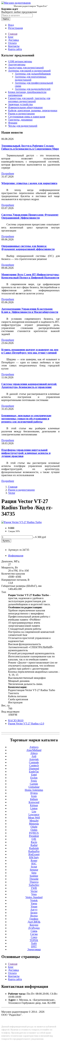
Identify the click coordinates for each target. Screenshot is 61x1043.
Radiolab (34, 848)
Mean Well (34, 817)
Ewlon (33, 777)
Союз (34, 937)
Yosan (34, 906)
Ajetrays (33, 747)
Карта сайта (15, 49)
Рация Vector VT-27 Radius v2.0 (26, 723)
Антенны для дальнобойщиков (33, 73)
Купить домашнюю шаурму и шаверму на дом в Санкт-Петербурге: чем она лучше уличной (29, 351)
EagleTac (34, 771)
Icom (34, 796)
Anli (34, 756)
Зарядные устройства (20, 104)
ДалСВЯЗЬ (34, 921)
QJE (34, 839)
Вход (11, 25)
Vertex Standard (34, 897)
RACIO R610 (15, 720)
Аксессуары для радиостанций (26, 67)
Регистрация (15, 28)
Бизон (33, 912)
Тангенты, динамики (20, 119)
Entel (34, 774)
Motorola (34, 823)
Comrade (34, 762)
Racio (34, 842)
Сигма (34, 934)
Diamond (34, 768)
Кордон (34, 924)
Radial (33, 845)
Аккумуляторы (16, 64)
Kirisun (34, 805)
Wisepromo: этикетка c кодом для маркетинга (29, 183)
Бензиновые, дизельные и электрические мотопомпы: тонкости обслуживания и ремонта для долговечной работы (26, 418)
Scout (34, 866)
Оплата (12, 43)
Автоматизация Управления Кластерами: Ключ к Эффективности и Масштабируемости (29, 310)
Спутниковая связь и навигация (26, 116)
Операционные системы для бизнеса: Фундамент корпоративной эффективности (28, 248)
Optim (33, 829)
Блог (11, 36)
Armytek (34, 759)
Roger (34, 860)
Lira (34, 811)
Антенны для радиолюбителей (32, 89)
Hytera (34, 793)
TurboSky (34, 885)
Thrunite (33, 878)
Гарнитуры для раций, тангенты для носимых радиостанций (29, 100)
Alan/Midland (33, 750)
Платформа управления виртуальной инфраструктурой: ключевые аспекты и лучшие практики (25, 453)
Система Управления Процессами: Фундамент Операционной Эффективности (29, 216)
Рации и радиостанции (21, 113)
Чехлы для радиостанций (22, 125)
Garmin (34, 783)
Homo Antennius (34, 790)
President (34, 836)
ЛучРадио (34, 927)
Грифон (33, 918)
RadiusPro (33, 851)
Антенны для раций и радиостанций (29, 70)
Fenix (34, 780)
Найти (6, 19)
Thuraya (33, 881)
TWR (34, 888)
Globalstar (33, 786)
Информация (15, 555)
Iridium (34, 799)
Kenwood (34, 802)
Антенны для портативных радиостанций (30, 78)
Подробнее (7, 173)
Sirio (33, 872)
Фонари (12, 122)
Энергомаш (34, 949)
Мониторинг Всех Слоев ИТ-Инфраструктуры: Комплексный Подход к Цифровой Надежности (30, 276)
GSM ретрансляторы (20, 61)
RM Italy (34, 857)
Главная (12, 33)
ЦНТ (34, 946)
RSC (34, 863)
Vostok (34, 900)
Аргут (33, 909)
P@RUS (34, 832)
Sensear (34, 869)
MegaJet (33, 820)
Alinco (34, 753)
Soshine (34, 875)
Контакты (13, 46)
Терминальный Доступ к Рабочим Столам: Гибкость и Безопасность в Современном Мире (30, 147)
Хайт (34, 943)
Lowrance (33, 814)
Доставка (13, 39)
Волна (34, 915)
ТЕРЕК (34, 940)
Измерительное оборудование (25, 107)
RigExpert (33, 854)
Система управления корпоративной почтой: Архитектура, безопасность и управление (29, 386)
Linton (33, 808)
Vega (34, 894)
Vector (11, 492)
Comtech (34, 765)
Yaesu (34, 903)
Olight (33, 826)
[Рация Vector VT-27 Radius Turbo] (21, 522)
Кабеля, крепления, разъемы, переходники (32, 110)
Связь (34, 931)
